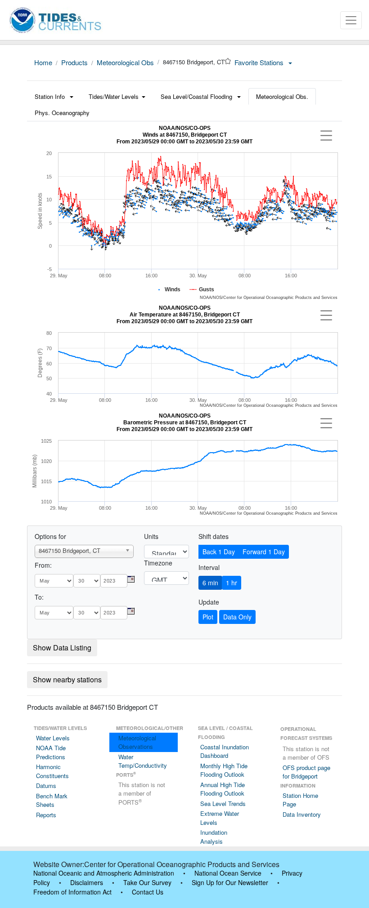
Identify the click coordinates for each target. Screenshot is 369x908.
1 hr (231, 582)
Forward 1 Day (264, 551)
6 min (210, 582)
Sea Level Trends (223, 803)
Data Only (237, 616)
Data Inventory (302, 814)
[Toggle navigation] (351, 20)
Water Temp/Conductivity (142, 761)
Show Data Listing (62, 647)
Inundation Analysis (213, 837)
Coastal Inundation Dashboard (224, 751)
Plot (207, 616)
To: (39, 596)
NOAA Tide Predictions (51, 752)
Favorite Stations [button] (259, 62)
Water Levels (53, 738)
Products (74, 62)
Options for (50, 536)
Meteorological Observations (137, 742)
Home (43, 62)
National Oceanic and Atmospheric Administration (103, 872)
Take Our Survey (147, 882)
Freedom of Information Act (72, 891)
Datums (46, 785)
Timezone (158, 562)
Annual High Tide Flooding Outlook (222, 789)
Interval (209, 567)
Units (151, 536)
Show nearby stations (67, 679)
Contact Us (147, 891)
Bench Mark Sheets (52, 800)
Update (208, 601)
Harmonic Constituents (52, 771)
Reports (46, 814)
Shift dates (213, 536)
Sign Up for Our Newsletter (230, 882)
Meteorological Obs (125, 62)
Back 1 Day (218, 551)
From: (43, 565)
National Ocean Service (227, 872)
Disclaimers (86, 882)
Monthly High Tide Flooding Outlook (224, 770)
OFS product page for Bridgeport (306, 772)
